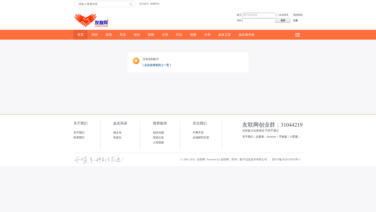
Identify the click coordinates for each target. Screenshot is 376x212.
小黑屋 (294, 136)
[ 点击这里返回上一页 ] (157, 65)
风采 (123, 34)
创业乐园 (158, 132)
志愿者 (260, 136)
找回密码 (298, 15)
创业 (137, 34)
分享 (207, 34)
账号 (239, 15)
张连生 (117, 137)
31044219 (292, 124)
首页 (80, 34)
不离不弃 (198, 132)
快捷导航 (297, 34)
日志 (179, 34)
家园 (151, 34)
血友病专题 (246, 34)
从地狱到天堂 (201, 137)
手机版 (283, 136)
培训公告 (158, 137)
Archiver (271, 136)
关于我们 (78, 132)
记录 (165, 34)
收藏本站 (155, 3)
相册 (193, 34)
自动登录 (283, 15)
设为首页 (144, 3)
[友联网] (90, 29)
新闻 (109, 34)
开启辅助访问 (302, 3)
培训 (94, 34)
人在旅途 (158, 142)
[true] (131, 4)
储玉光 (117, 132)
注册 (295, 20)
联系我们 (78, 137)
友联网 (201, 159)
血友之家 (224, 34)
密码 (239, 20)
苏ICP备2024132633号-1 (286, 159)
